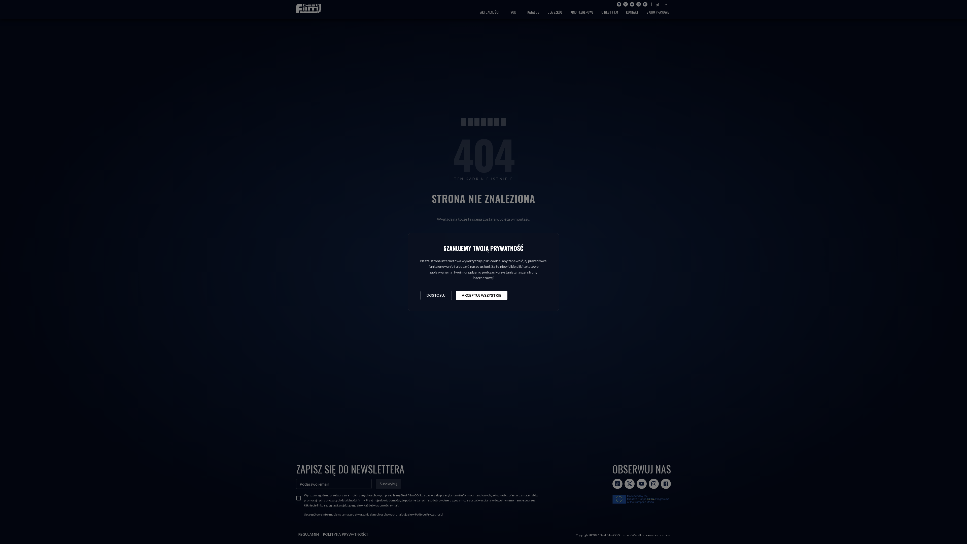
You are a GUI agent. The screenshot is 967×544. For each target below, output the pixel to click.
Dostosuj (436, 295)
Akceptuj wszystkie (481, 295)
